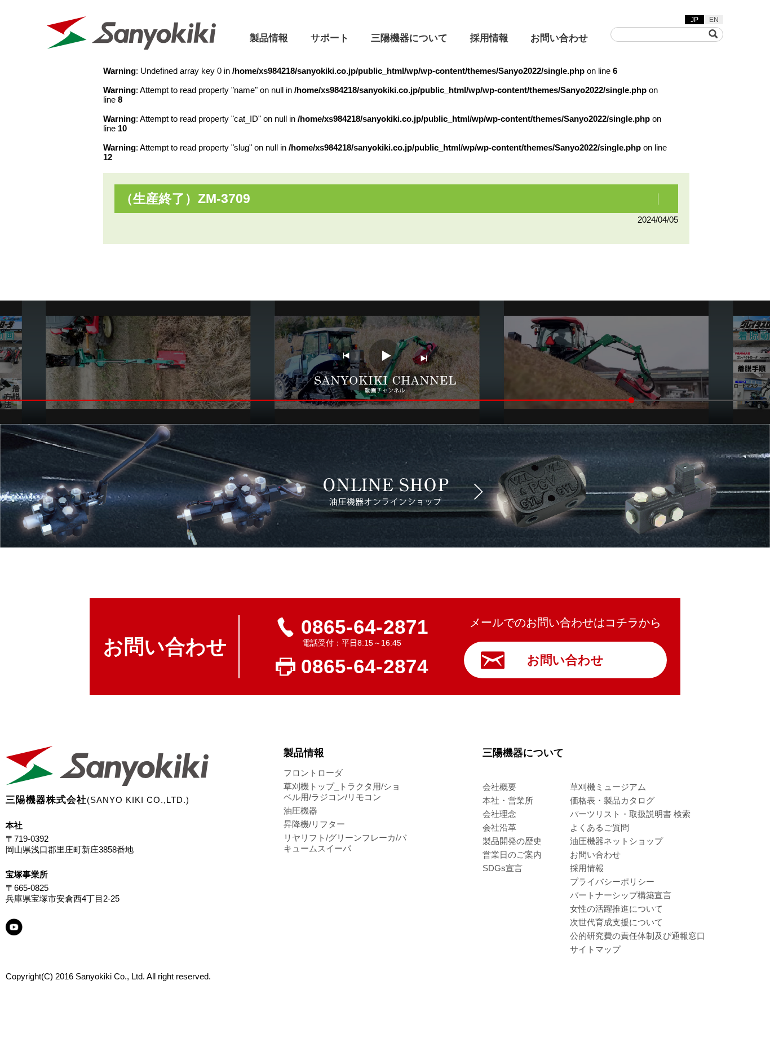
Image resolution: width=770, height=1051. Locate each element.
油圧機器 (300, 810)
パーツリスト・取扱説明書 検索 (630, 814)
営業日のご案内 (512, 854)
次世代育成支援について (616, 922)
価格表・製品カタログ (612, 800)
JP (694, 20)
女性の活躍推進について (616, 908)
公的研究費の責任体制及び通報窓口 (637, 935)
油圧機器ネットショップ (616, 841)
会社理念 (499, 814)
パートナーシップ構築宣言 (620, 895)
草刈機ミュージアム (608, 787)
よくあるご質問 (599, 827)
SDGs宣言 (503, 868)
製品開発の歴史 (512, 841)
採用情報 (489, 38)
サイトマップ (595, 949)
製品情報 (269, 38)
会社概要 (499, 787)
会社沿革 (499, 827)
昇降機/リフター (314, 824)
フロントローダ (313, 773)
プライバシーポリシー (612, 881)
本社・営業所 (508, 800)
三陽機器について (409, 38)
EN (714, 20)
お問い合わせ (559, 38)
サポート (330, 38)
